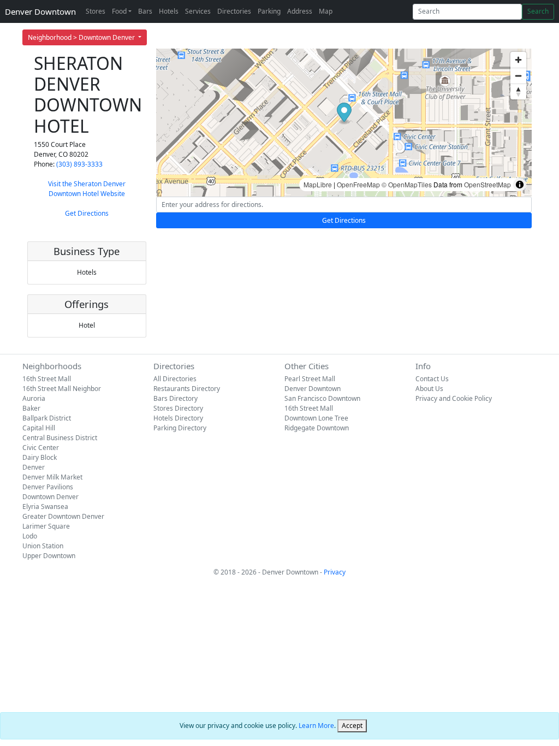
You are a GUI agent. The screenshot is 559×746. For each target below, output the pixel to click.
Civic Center (40, 447)
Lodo (29, 536)
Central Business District (59, 437)
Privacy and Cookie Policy (453, 398)
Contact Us (432, 378)
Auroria (33, 398)
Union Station (42, 545)
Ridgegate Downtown (316, 428)
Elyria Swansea (45, 506)
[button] (344, 114)
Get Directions (87, 213)
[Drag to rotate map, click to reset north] (518, 91)
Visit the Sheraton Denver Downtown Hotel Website (87, 188)
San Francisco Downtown (322, 398)
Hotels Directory (178, 418)
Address (299, 11)
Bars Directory (175, 398)
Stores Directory (178, 408)
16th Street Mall (46, 378)
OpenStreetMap (487, 184)
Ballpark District (46, 418)
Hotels (169, 11)
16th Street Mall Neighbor (61, 388)
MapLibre (318, 184)
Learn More (316, 725)
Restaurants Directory (186, 388)
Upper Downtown (48, 555)
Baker (31, 408)
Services (198, 11)
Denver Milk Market (52, 477)
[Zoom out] (518, 76)
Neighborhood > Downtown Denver (82, 37)
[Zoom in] (518, 60)
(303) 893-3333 (79, 164)
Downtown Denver (50, 496)
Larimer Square (46, 526)
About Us (429, 388)
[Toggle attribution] (519, 184)
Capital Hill (38, 428)
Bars (145, 11)
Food (119, 11)
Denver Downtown (40, 11)
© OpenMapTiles (407, 184)
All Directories (175, 378)
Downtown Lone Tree (316, 418)
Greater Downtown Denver (63, 516)
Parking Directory (179, 428)
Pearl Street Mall (309, 378)
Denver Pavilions (47, 487)
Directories (234, 11)
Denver (33, 467)
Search (538, 11)
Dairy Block (39, 457)
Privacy (335, 572)
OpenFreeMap (358, 184)
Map (325, 11)
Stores (95, 11)
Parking (269, 11)
